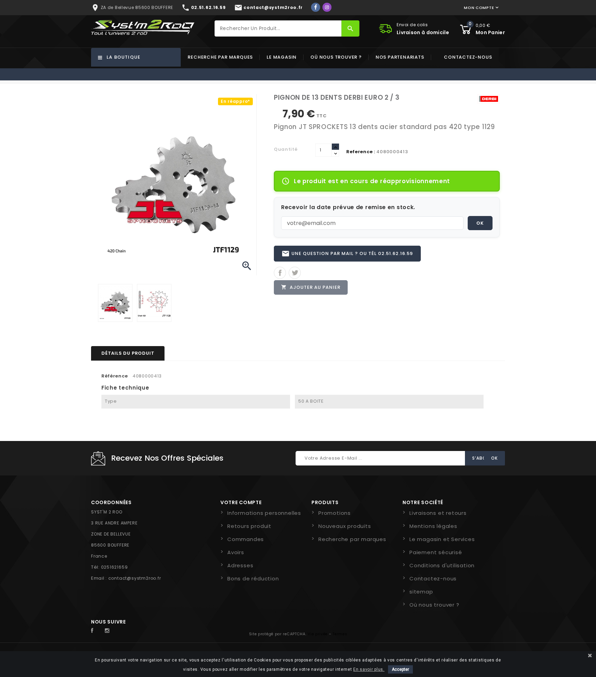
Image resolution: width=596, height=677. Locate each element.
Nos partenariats (400, 57)
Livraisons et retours (438, 513)
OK (480, 223)
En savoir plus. (369, 669)
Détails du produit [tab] (127, 353)
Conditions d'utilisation (442, 565)
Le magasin (282, 57)
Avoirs (235, 552)
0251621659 (114, 567)
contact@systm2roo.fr (134, 578)
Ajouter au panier (310, 287)
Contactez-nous (468, 57)
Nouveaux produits (344, 526)
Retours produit (249, 526)
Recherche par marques (220, 57)
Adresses (240, 565)
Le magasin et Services (442, 539)
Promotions (334, 513)
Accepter (400, 669)
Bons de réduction (253, 578)
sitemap (421, 591)
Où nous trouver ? (336, 57)
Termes (339, 634)
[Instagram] (326, 7)
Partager (280, 272)
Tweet (294, 272)
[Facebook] (315, 7)
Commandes (245, 539)
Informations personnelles (264, 513)
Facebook (96, 631)
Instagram (109, 631)
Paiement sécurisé (435, 552)
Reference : (360, 151)
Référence (114, 376)
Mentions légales (433, 526)
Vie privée (318, 634)
